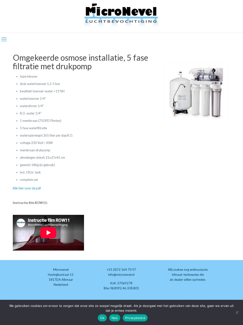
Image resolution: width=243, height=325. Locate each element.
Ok (102, 318)
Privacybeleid (135, 318)
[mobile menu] (4, 39)
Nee (115, 318)
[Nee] (237, 312)
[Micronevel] (121, 16)
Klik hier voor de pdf (27, 188)
